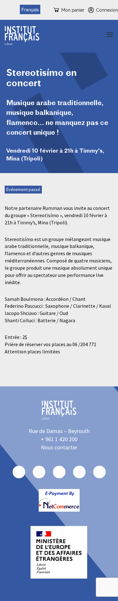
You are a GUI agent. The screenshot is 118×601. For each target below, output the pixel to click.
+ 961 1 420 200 (59, 439)
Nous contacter (59, 447)
